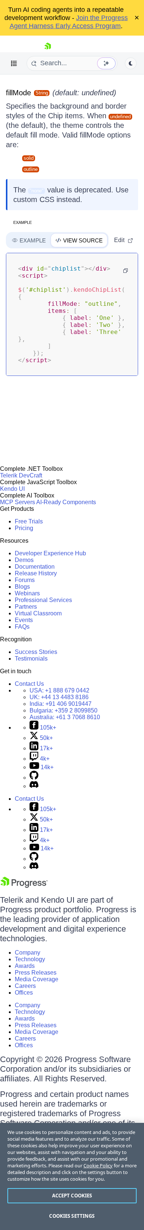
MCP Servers (17, 502)
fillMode (18, 93)
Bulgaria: (63, 710)
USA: (59, 690)
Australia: (65, 717)
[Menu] (14, 63)
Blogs (22, 586)
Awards (25, 966)
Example (22, 222)
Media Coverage (36, 979)
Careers (25, 986)
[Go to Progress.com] (24, 886)
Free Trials (29, 521)
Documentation (35, 566)
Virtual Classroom (38, 613)
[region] (72, 1176)
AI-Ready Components (66, 502)
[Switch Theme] (131, 63)
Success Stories (36, 652)
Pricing (24, 528)
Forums (25, 580)
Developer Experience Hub (50, 553)
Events (24, 620)
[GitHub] (34, 777)
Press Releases (35, 972)
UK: (59, 697)
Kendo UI (12, 489)
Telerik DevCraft (21, 475)
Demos (24, 560)
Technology (30, 959)
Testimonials (31, 658)
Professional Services (43, 600)
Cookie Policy (98, 1165)
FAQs (22, 627)
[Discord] (34, 786)
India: (61, 704)
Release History (36, 573)
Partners (26, 607)
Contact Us (29, 684)
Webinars (27, 593)
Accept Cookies (72, 1195)
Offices (24, 992)
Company (27, 952)
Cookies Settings (72, 1216)
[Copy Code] (125, 270)
